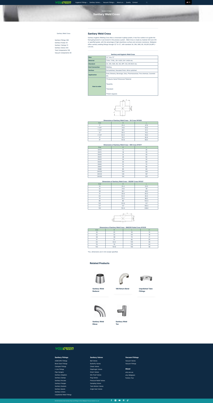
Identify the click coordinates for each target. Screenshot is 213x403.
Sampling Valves (95, 383)
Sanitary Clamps (60, 378)
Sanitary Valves (60, 48)
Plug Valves (94, 378)
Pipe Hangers (59, 372)
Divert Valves (94, 372)
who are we (129, 372)
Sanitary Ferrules (60, 380)
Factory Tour (129, 378)
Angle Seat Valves (96, 389)
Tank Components (61, 50)
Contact (135, 2)
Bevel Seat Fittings (61, 363)
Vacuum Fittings (130, 363)
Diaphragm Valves (96, 369)
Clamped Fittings (60, 366)
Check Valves (94, 366)
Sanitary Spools (60, 389)
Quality (128, 2)
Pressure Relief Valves (97, 380)
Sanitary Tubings (60, 45)
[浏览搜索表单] (146, 2)
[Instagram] (115, 400)
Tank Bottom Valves (96, 386)
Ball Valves (93, 361)
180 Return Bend (122, 289)
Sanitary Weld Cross (63, 33)
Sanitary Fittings (60, 40)
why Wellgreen (130, 375)
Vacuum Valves (130, 361)
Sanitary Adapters (61, 375)
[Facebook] (111, 400)
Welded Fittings (106, 11)
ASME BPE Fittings (61, 361)
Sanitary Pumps (60, 43)
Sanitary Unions (60, 392)
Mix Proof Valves (95, 375)
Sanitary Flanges (60, 383)
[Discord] (123, 400)
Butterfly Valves (95, 363)
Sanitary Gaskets (60, 386)
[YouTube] (119, 400)
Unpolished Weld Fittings (63, 395)
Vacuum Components (62, 53)
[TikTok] (127, 400)
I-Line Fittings (59, 369)
